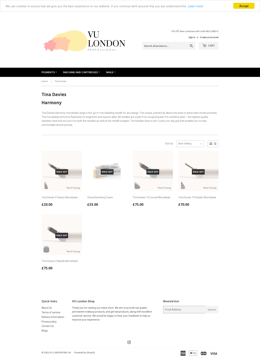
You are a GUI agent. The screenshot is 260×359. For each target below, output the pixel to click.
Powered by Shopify (84, 352)
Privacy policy (49, 321)
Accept (244, 6)
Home (45, 81)
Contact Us (48, 326)
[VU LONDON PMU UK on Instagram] (129, 342)
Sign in (192, 37)
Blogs (45, 330)
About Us (47, 307)
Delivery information (53, 317)
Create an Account (209, 37)
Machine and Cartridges (80, 72)
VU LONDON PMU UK (60, 352)
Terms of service (51, 312)
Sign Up (212, 309)
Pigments (48, 72)
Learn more (195, 6)
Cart (211, 45)
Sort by (169, 143)
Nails (110, 72)
